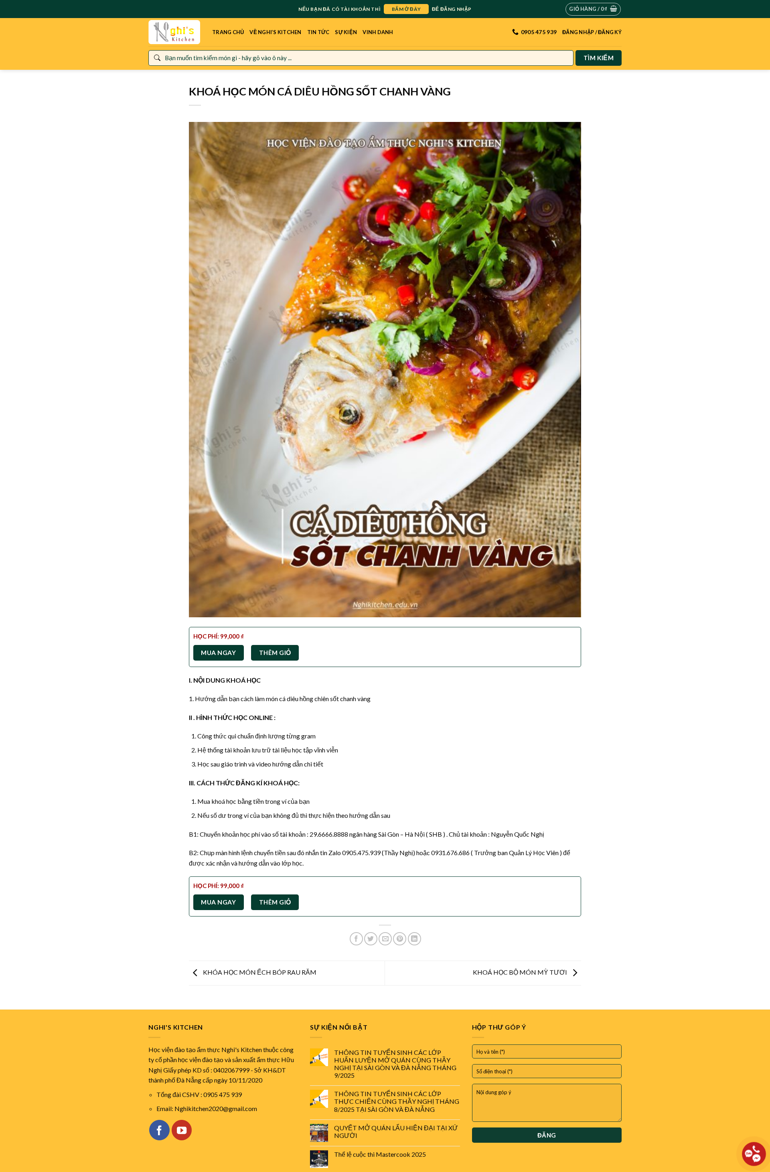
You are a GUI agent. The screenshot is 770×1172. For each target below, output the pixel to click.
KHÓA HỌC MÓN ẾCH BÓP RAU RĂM (259, 972)
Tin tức (318, 32)
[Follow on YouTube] (182, 1130)
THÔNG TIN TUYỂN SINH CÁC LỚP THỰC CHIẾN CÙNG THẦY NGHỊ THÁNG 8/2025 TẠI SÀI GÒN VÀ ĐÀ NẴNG (396, 1101)
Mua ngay (218, 652)
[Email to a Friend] (385, 938)
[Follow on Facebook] (159, 1130)
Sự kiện (346, 32)
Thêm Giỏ (275, 652)
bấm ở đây (406, 9)
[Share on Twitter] (370, 938)
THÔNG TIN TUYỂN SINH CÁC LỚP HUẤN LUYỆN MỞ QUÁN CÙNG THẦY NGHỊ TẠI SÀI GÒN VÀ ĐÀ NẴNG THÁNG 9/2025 (395, 1063)
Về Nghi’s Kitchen (275, 32)
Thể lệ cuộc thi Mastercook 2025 (380, 1154)
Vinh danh (378, 32)
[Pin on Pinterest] (399, 938)
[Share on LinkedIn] (414, 938)
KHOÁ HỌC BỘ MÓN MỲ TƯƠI (520, 972)
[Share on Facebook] (356, 938)
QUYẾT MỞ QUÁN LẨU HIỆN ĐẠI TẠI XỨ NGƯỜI (396, 1131)
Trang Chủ (228, 32)
